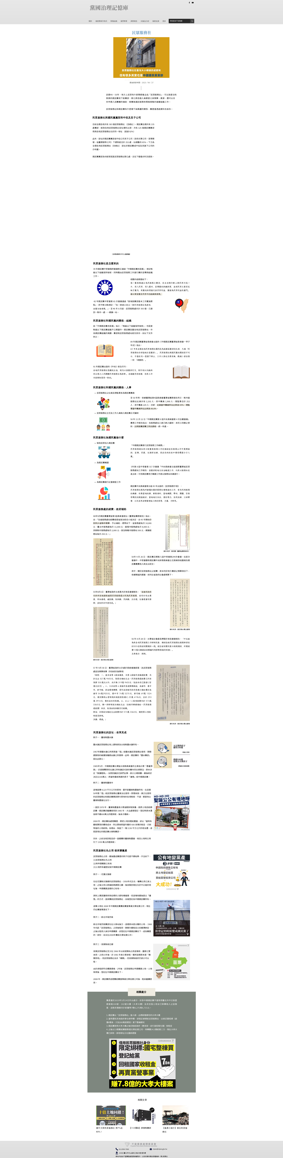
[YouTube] (193, 3)
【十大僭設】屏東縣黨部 (140, 1128)
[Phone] (116, 1149)
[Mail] (151, 1149)
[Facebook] (189, 3)
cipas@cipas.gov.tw (160, 1149)
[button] (124, 21)
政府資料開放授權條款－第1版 (153, 1156)
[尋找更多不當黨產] (192, 21)
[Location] (117, 1153)
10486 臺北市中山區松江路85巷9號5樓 (132, 1153)
